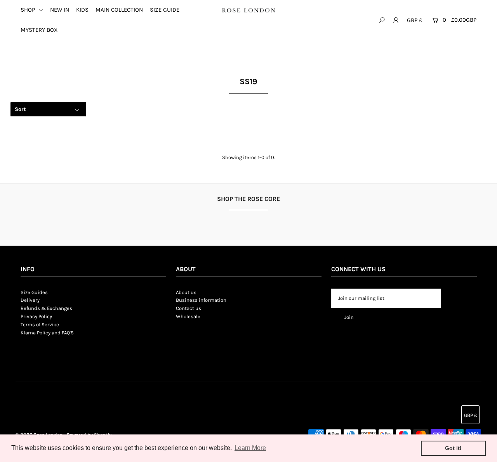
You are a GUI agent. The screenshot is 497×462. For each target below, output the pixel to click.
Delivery (30, 300)
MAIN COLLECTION (119, 9)
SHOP (28, 9)
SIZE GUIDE (164, 9)
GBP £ (414, 20)
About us (186, 292)
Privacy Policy (36, 316)
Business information (201, 300)
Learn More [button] (250, 448)
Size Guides (34, 292)
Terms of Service (40, 324)
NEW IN (59, 9)
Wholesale (188, 316)
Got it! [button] (453, 448)
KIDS (82, 9)
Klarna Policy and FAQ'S (47, 333)
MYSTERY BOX (39, 29)
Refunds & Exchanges (46, 308)
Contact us (188, 308)
